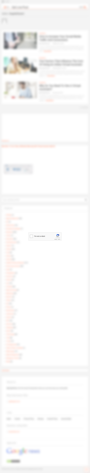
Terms (59, 239)
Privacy (55, 239)
